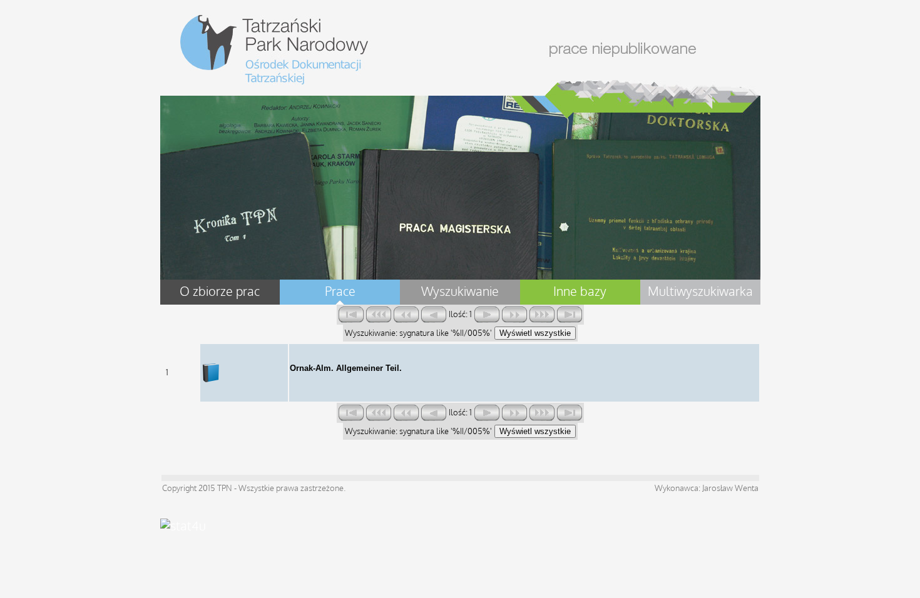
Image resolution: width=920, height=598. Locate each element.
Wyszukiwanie (460, 292)
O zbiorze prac (220, 292)
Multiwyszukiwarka (700, 292)
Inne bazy (579, 292)
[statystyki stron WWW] (183, 527)
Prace (340, 292)
